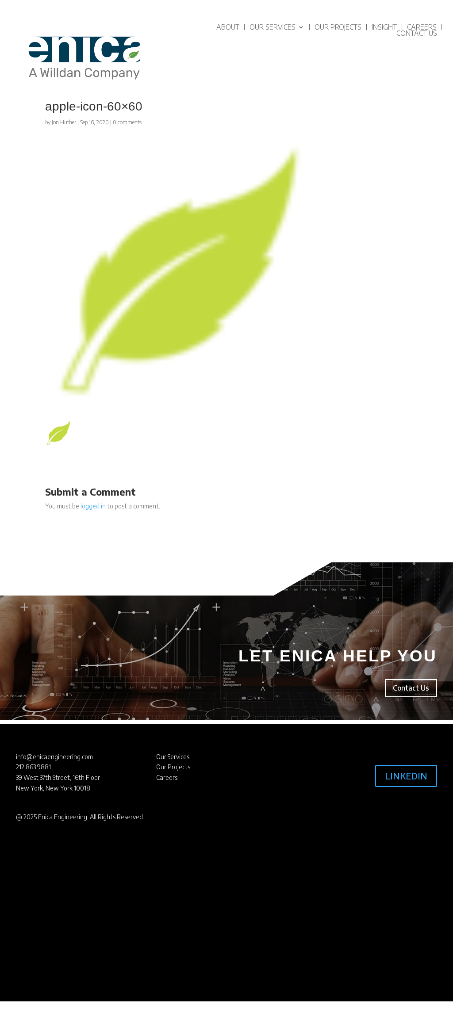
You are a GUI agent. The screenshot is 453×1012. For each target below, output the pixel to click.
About (227, 27)
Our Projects (338, 27)
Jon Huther (64, 122)
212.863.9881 (33, 767)
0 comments (127, 122)
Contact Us (416, 33)
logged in (93, 506)
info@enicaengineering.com (54, 756)
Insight (384, 27)
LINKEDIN (406, 775)
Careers (422, 27)
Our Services (273, 27)
